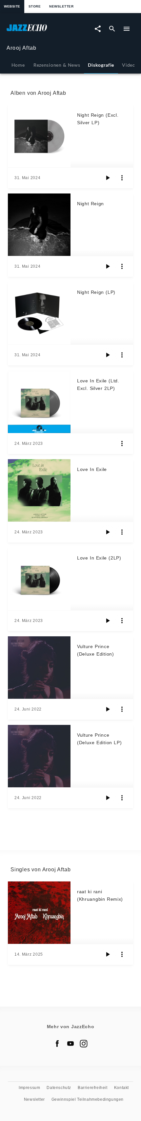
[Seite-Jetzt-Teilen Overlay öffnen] (97, 28)
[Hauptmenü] (126, 28)
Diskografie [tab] (101, 65)
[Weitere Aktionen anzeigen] (122, 177)
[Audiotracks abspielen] (107, 177)
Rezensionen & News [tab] (56, 65)
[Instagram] (83, 1043)
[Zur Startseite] (38, 31)
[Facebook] (57, 1043)
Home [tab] (18, 65)
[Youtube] (70, 1043)
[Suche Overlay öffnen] (112, 28)
